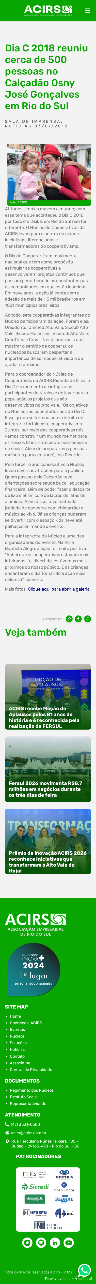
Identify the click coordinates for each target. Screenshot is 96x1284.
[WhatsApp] (87, 618)
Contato (17, 1056)
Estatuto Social (24, 1097)
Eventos (17, 1029)
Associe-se (20, 1063)
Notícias (17, 1049)
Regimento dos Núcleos (32, 1090)
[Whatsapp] (84, 1272)
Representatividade (28, 1103)
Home (15, 1016)
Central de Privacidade (31, 1069)
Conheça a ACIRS (26, 1023)
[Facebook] (78, 618)
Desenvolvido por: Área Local (68, 1279)
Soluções (18, 1042)
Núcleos (17, 1036)
